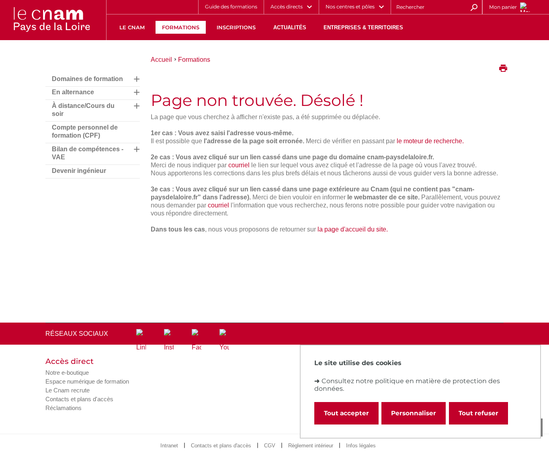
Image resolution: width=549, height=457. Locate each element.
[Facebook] (196, 340)
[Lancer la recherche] (474, 7)
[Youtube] (224, 340)
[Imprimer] (503, 69)
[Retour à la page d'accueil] (51, 20)
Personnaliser (413, 413)
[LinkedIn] (141, 340)
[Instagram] (169, 340)
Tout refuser (478, 413)
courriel (239, 165)
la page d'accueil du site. (353, 229)
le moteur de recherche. (430, 141)
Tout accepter (346, 413)
